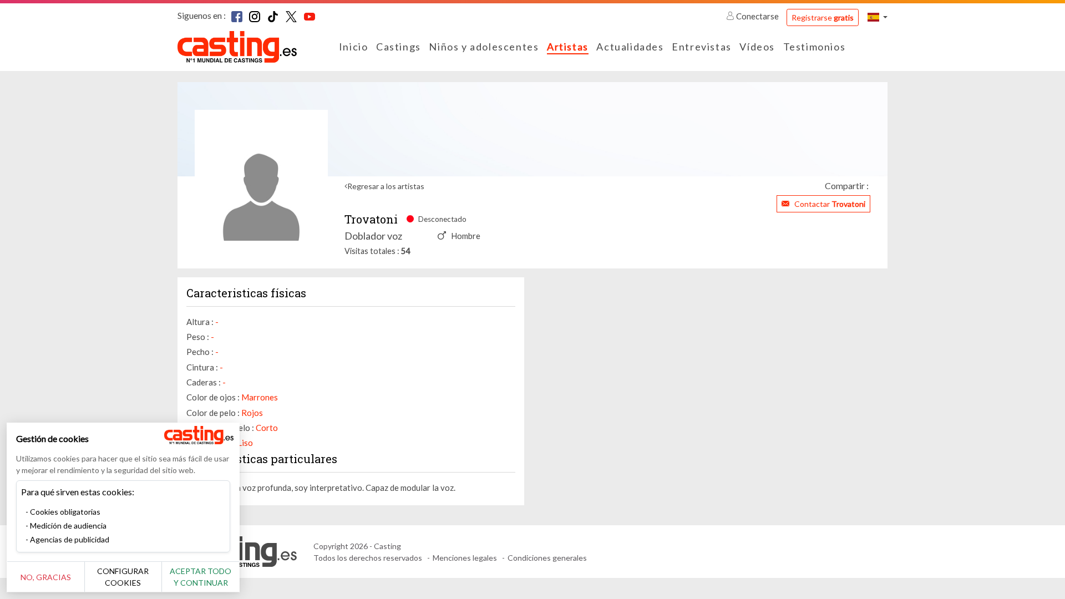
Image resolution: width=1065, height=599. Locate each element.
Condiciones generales (547, 557)
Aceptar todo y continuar (200, 576)
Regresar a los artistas (385, 186)
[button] (878, 17)
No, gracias (46, 577)
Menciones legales (465, 557)
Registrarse (823, 17)
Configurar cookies (123, 576)
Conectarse (757, 16)
